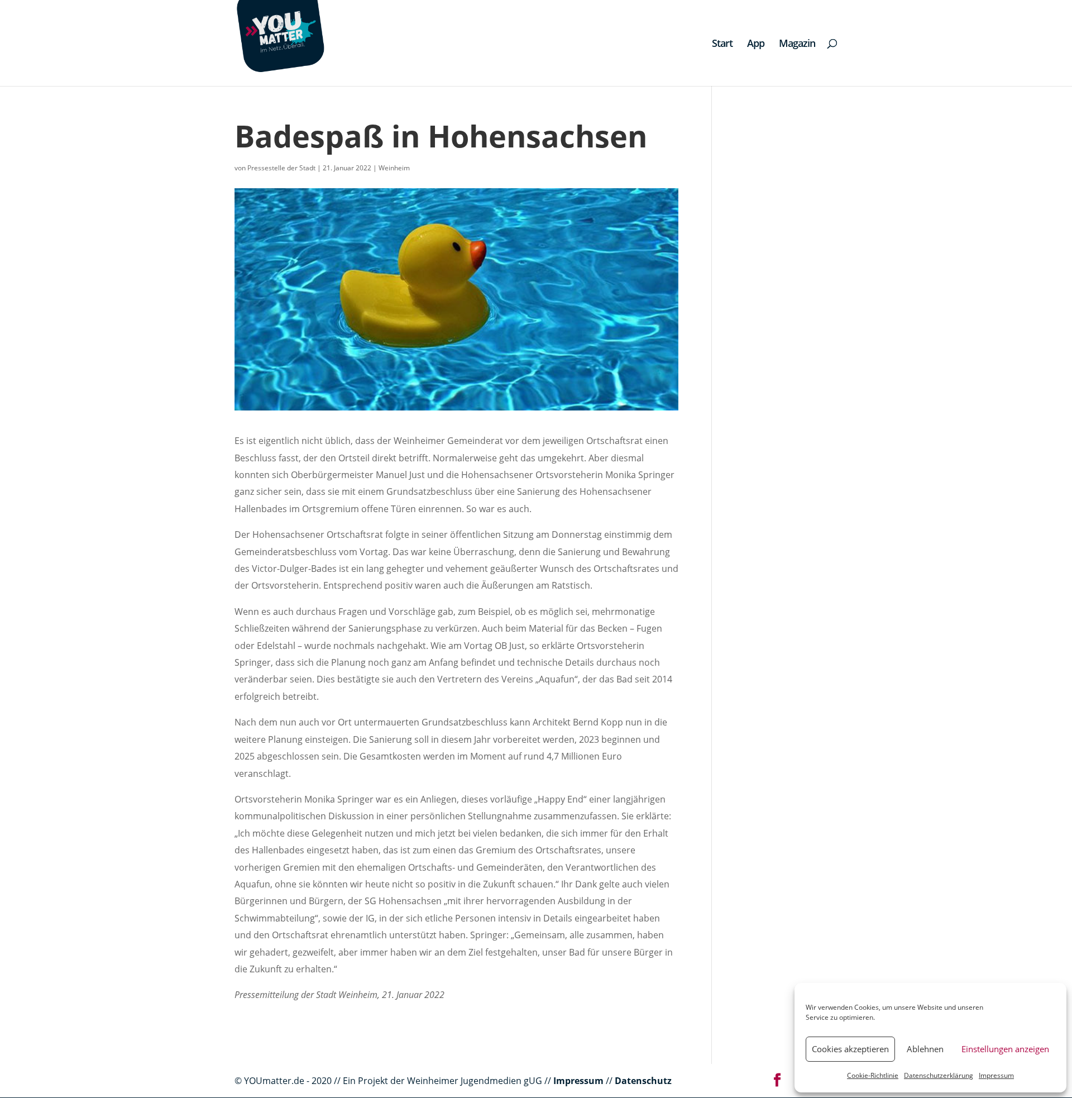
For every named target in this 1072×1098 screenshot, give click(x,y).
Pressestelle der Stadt (281, 168)
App (755, 44)
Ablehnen (925, 1048)
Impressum (996, 1075)
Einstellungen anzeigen (1005, 1048)
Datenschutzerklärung (938, 1075)
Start (722, 44)
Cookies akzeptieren (850, 1048)
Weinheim (394, 168)
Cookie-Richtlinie (872, 1075)
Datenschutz (643, 1081)
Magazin (797, 44)
